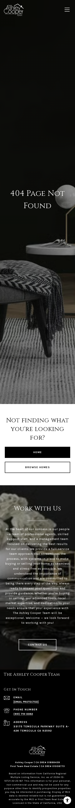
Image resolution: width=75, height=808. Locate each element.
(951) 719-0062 (23, 714)
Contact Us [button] (37, 644)
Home (37, 452)
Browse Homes (37, 467)
